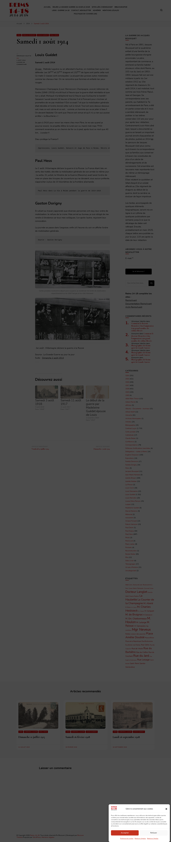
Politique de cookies (126, 838)
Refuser (153, 833)
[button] (166, 809)
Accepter (125, 833)
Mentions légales (140, 838)
